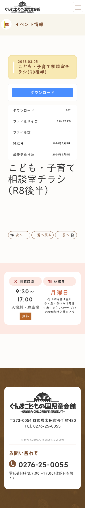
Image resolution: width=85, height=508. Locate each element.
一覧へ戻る (42, 235)
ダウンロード (42, 92)
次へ (19, 235)
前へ (65, 235)
